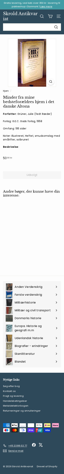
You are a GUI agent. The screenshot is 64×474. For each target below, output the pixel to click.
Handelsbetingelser (15, 401)
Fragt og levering (13, 396)
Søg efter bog (11, 386)
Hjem (6, 91)
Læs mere (46, 6)
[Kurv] (50, 16)
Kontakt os (9, 391)
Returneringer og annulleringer (22, 410)
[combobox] (32, 27)
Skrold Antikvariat (20, 16)
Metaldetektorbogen (15, 405)
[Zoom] (50, 81)
